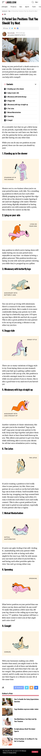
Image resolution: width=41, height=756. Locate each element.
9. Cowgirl (9, 120)
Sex (5, 14)
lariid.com (11, 2)
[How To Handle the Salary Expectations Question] (7, 702)
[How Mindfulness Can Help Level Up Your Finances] (7, 722)
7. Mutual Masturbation (13, 112)
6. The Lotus (10, 108)
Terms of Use (12, 752)
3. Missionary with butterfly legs (16, 96)
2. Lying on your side (12, 93)
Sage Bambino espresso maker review (26, 709)
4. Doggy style (10, 100)
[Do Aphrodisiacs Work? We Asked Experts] (7, 732)
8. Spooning (10, 116)
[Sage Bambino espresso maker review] (7, 712)
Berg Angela (11, 33)
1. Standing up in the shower (15, 89)
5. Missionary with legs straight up (17, 104)
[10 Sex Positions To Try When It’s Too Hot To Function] (7, 741)
